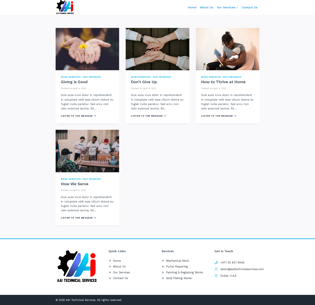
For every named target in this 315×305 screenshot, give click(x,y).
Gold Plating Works (179, 278)
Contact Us (250, 7)
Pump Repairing (177, 266)
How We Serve (74, 184)
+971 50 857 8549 (232, 262)
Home (192, 7)
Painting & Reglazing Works (184, 272)
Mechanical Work (177, 260)
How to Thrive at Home (223, 82)
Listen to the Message (78, 116)
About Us (206, 7)
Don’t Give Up (144, 82)
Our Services (121, 272)
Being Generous (71, 77)
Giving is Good (74, 82)
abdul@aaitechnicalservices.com (242, 269)
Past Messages (92, 77)
